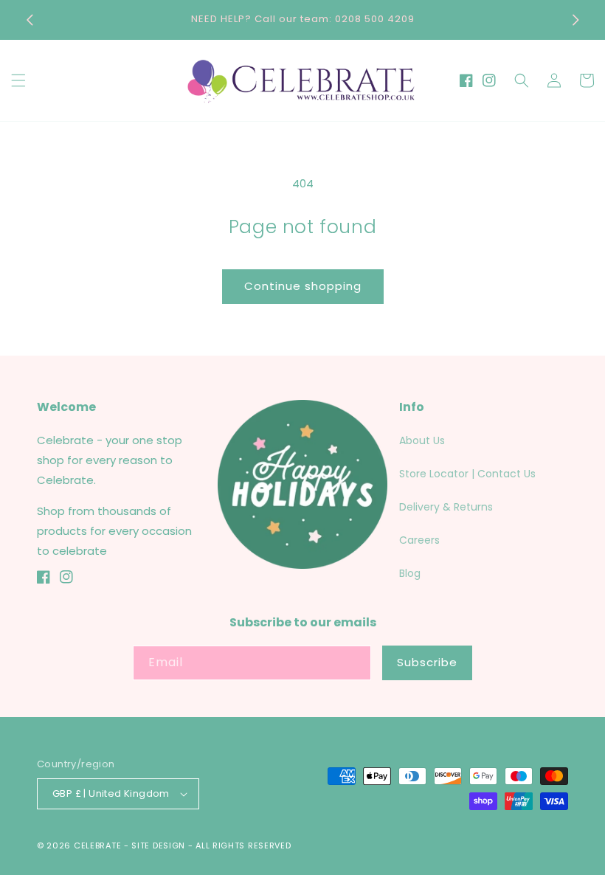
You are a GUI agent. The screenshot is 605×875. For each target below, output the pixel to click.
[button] (18, 80)
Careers (419, 540)
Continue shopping (303, 286)
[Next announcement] (575, 20)
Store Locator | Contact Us (467, 473)
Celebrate (97, 845)
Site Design (158, 845)
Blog (410, 573)
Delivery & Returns (446, 506)
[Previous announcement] (29, 20)
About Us (422, 440)
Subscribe (427, 662)
